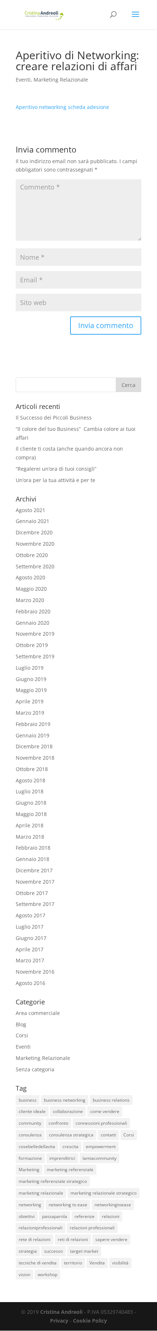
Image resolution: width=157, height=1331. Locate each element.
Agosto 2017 (30, 915)
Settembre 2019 (35, 656)
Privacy (59, 1320)
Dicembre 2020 (34, 532)
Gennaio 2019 (32, 735)
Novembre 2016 (35, 971)
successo (53, 1251)
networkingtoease (113, 1205)
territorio (73, 1263)
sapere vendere (111, 1239)
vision (24, 1274)
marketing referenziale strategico (53, 1181)
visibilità (120, 1263)
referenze (84, 1216)
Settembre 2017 (35, 904)
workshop (47, 1274)
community (30, 1123)
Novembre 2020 (35, 543)
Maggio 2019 (31, 690)
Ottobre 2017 (32, 893)
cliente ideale (32, 1111)
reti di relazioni (73, 1239)
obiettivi (27, 1216)
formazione (30, 1158)
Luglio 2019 (29, 667)
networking (30, 1205)
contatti (108, 1135)
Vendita (97, 1263)
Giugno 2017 (31, 938)
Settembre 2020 (35, 566)
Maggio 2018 (31, 814)
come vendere (104, 1111)
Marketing (29, 1169)
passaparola (54, 1216)
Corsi (22, 1035)
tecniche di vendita (38, 1263)
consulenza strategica (71, 1135)
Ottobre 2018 (32, 769)
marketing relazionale (41, 1193)
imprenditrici (62, 1158)
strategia (28, 1251)
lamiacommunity (99, 1158)
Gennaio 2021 (32, 521)
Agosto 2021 (30, 510)
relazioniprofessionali (40, 1228)
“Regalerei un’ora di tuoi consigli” (56, 468)
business (28, 1100)
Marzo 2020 (30, 600)
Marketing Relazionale (61, 79)
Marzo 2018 (30, 836)
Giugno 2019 (31, 679)
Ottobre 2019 (32, 645)
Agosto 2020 (30, 577)
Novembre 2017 (35, 881)
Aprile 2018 (29, 825)
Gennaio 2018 (32, 859)
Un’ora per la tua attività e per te (55, 480)
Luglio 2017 (29, 926)
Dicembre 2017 (34, 870)
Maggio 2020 (31, 588)
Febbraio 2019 (33, 724)
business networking (64, 1100)
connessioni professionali (101, 1123)
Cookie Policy (90, 1320)
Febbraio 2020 (33, 611)
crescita (70, 1146)
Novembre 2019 (35, 633)
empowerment (101, 1146)
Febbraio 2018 (33, 847)
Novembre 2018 (35, 757)
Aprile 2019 (29, 701)
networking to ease (68, 1205)
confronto (58, 1123)
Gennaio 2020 (32, 622)
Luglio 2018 (29, 791)
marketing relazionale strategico (103, 1193)
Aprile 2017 (29, 949)
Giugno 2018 (31, 802)
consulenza (30, 1135)
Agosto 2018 (30, 780)
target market (84, 1251)
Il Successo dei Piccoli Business (54, 417)
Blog (21, 1024)
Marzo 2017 (30, 960)
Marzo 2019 (30, 712)
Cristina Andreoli (61, 1311)
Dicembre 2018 (34, 746)
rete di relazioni (34, 1239)
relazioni (110, 1216)
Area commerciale (38, 1012)
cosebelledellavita (37, 1146)
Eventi (23, 79)
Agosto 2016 (30, 983)
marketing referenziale (70, 1169)
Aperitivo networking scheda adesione (62, 107)
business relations (111, 1100)
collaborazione (68, 1111)
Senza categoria (35, 1069)
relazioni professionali (92, 1228)
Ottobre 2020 (32, 555)
